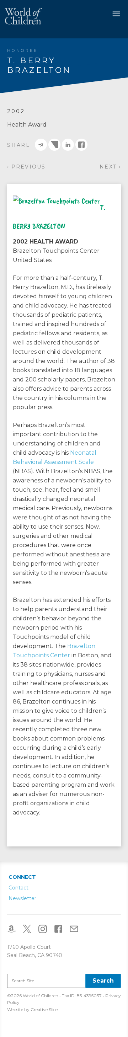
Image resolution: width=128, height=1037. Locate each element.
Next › (110, 167)
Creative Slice (44, 1009)
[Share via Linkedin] (68, 145)
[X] (30, 928)
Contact (18, 887)
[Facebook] (61, 928)
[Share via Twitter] (54, 145)
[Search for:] (64, 981)
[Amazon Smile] (14, 928)
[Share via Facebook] (81, 145)
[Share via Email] (41, 145)
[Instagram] (45, 928)
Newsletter (22, 898)
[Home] (23, 16)
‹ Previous (26, 167)
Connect (22, 877)
